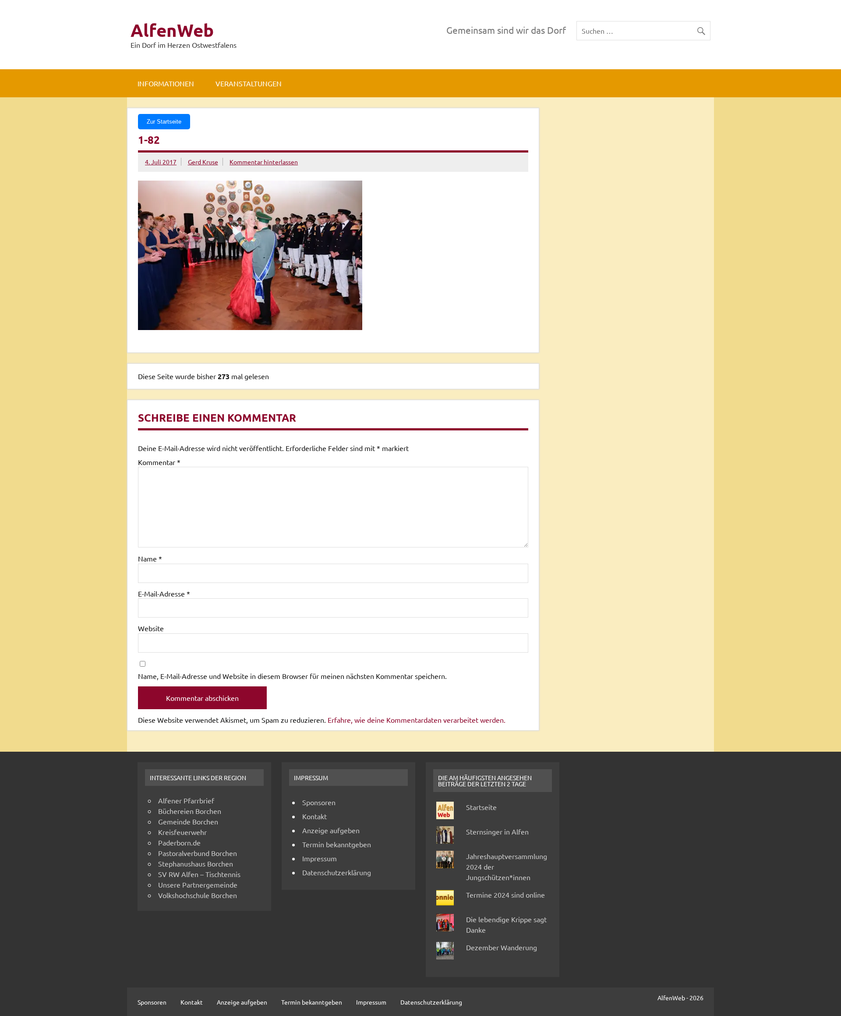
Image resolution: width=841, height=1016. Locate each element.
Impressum (319, 858)
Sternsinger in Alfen (497, 831)
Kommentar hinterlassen (264, 162)
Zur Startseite (164, 121)
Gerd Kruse (203, 162)
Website (151, 628)
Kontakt (314, 816)
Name (150, 558)
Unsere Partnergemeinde (197, 884)
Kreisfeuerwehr (182, 832)
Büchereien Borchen (189, 810)
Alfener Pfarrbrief (186, 800)
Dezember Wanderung (501, 947)
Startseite (481, 807)
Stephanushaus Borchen (195, 863)
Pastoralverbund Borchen (197, 853)
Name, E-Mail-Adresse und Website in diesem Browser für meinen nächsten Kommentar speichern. (292, 675)
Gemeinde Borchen (188, 821)
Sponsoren (319, 802)
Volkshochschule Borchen (197, 895)
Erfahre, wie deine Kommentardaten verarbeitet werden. (416, 719)
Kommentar (159, 461)
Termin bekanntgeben (336, 844)
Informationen (166, 83)
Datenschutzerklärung (336, 872)
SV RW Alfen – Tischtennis (199, 874)
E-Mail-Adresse (164, 593)
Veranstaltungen (249, 83)
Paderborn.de (179, 842)
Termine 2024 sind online (505, 894)
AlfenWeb (172, 29)
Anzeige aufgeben (331, 830)
